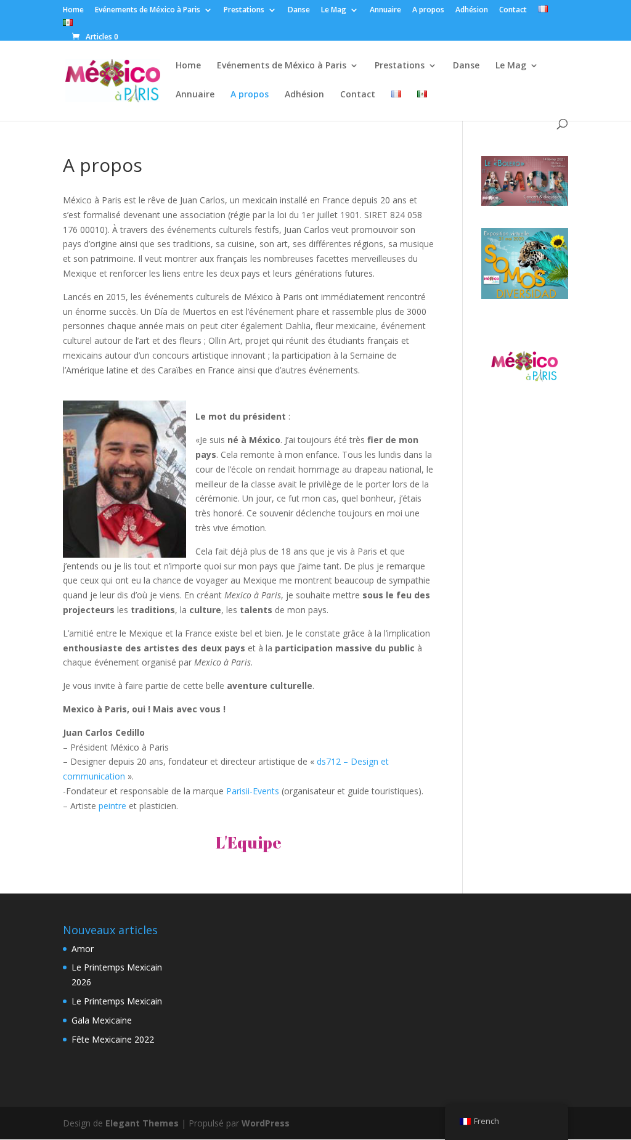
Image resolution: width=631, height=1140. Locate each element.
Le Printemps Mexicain (116, 1001)
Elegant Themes (142, 1123)
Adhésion (471, 10)
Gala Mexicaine (101, 1020)
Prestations (244, 10)
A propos (428, 10)
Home (73, 10)
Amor (82, 949)
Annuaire (385, 10)
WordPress (266, 1123)
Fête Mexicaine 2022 (112, 1039)
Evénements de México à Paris (147, 10)
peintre (112, 806)
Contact (513, 10)
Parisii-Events (251, 791)
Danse (299, 10)
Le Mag (333, 10)
